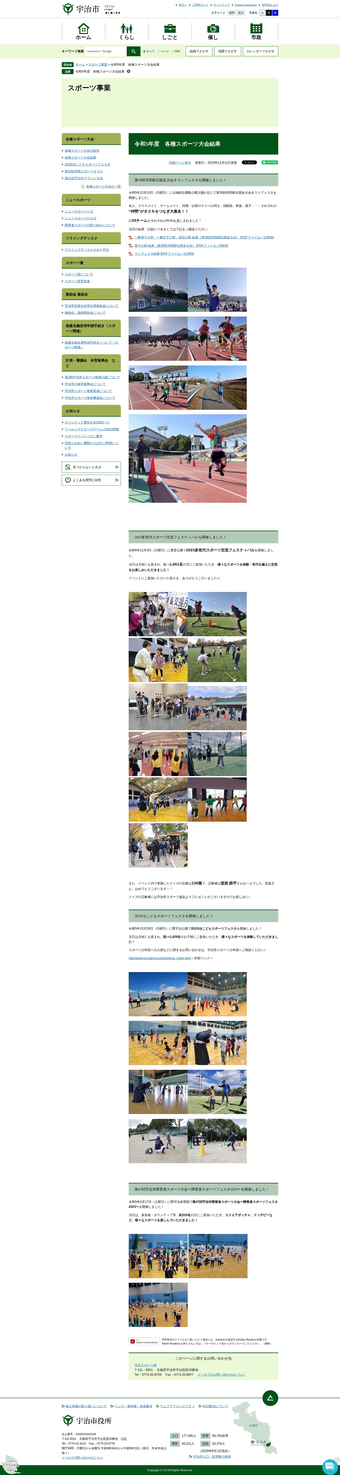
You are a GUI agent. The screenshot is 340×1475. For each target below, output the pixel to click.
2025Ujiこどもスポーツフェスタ (87, 164)
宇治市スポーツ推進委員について (88, 391)
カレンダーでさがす (260, 51)
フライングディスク (82, 238)
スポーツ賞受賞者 (77, 281)
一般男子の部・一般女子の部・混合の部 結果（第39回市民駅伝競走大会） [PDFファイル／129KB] (204, 237)
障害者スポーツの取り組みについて (90, 225)
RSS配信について (215, 1406)
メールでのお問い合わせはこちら (221, 1374)
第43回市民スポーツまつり (84, 171)
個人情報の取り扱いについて (86, 1406)
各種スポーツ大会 (80, 139)
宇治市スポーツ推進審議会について (90, 398)
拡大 (241, 12)
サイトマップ (221, 4)
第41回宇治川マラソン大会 (84, 178)
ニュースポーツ (78, 200)
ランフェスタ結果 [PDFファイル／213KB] (164, 253)
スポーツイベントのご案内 (84, 436)
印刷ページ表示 (180, 162)
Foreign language (246, 4)
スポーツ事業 (97, 64)
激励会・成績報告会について (85, 312)
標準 (232, 12)
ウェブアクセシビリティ (177, 1406)
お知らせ (73, 411)
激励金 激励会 (77, 294)
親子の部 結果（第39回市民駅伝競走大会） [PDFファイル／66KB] (181, 245)
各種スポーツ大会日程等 (82, 150)
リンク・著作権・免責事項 (133, 1406)
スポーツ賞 (74, 263)
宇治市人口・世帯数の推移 (212, 1456)
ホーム (80, 64)
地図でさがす (227, 51)
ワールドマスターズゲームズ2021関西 (92, 429)
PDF (177, 51)
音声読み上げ (270, 4)
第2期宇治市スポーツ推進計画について (92, 377)
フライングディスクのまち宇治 (87, 249)
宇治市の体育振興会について (85, 384)
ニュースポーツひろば (80, 218)
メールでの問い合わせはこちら (82, 1457)
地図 (124, 1438)
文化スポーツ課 (146, 1365)
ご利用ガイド (200, 4)
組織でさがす (199, 51)
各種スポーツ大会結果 (80, 157)
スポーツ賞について (79, 274)
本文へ (183, 4)
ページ (165, 51)
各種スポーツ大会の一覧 (103, 186)
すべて (150, 51)
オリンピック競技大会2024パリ (87, 422)
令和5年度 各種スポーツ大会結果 (100, 71)
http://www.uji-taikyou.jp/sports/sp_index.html (160, 958)
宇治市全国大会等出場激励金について (91, 306)
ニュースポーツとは (79, 211)
